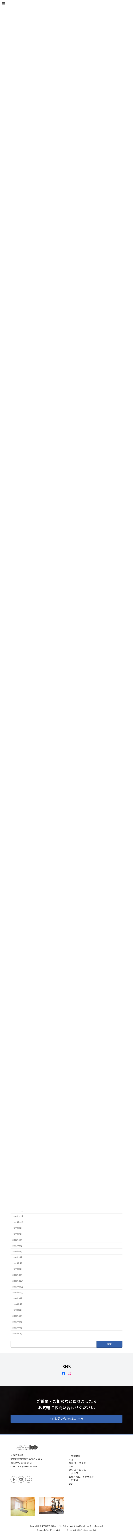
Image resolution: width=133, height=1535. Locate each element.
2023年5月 (17, 1251)
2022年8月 (17, 1304)
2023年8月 (17, 1234)
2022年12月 (17, 1281)
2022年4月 (17, 1328)
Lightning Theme (65, 1530)
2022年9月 (17, 1298)
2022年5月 (17, 1322)
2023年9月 (17, 1228)
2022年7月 (17, 1310)
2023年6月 (17, 1246)
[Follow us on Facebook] (14, 1479)
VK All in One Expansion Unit (85, 1530)
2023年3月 (17, 1263)
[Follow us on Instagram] (28, 1479)
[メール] (21, 1479)
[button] (66, 1419)
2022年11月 (17, 1287)
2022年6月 (17, 1316)
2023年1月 (17, 1275)
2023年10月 (17, 1222)
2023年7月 (17, 1240)
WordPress (50, 1530)
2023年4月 (17, 1257)
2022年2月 (17, 1333)
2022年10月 (17, 1292)
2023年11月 (17, 1216)
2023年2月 (17, 1269)
